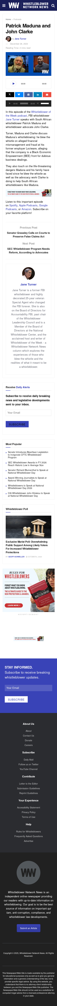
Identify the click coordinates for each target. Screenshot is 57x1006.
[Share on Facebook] (28, 94)
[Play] (13, 83)
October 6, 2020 (34, 557)
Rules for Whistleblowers (28, 831)
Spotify (13, 205)
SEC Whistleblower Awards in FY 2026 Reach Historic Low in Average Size (27, 464)
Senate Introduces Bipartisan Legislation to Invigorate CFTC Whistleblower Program (28, 454)
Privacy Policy (28, 812)
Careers (29, 745)
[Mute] (37, 103)
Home (8, 19)
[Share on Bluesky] (19, 94)
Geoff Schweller (16, 557)
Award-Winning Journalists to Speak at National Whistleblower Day (27, 479)
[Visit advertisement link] (28, 193)
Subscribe (17, 424)
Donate (28, 740)
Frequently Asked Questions (28, 836)
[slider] (45, 103)
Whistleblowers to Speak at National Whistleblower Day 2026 (26, 487)
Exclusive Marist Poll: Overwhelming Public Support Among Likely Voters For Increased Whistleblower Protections (27, 547)
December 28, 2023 (19, 43)
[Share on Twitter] (10, 94)
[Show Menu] (3, 5)
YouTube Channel (29, 769)
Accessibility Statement (28, 807)
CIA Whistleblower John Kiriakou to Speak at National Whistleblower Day (29, 494)
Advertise (28, 840)
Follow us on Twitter (28, 764)
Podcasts (17, 19)
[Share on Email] (47, 94)
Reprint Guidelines (28, 793)
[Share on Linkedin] (38, 94)
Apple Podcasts (28, 205)
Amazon (26, 209)
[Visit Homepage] (28, 5)
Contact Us (28, 735)
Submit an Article (28, 928)
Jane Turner (20, 38)
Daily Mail (28, 759)
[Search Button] (53, 5)
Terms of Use (28, 816)
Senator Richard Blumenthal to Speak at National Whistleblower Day (28, 471)
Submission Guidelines (28, 788)
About (29, 730)
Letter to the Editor (28, 783)
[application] (28, 103)
